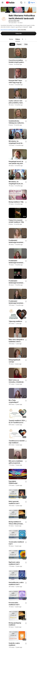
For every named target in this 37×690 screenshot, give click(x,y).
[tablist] (18, 39)
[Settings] (25, 2)
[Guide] (2, 2)
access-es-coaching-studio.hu (9, 29)
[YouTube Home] (10, 2)
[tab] (11, 39)
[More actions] (26, 60)
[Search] (21, 2)
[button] (25, 39)
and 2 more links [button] (22, 29)
